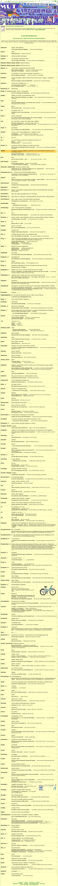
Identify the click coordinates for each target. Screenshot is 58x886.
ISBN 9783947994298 (40, 29)
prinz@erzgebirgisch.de (28, 28)
